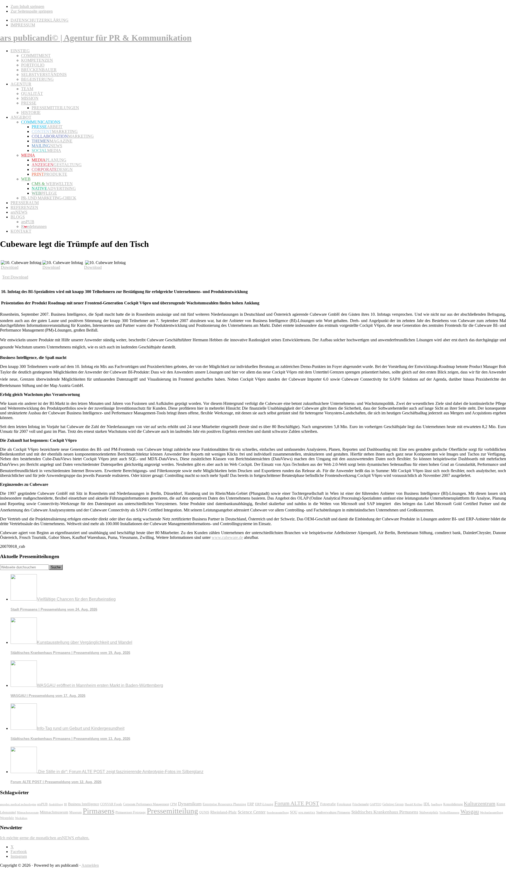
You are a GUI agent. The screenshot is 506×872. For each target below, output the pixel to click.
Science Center (252, 811)
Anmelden (90, 865)
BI (65, 804)
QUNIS (204, 812)
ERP (250, 804)
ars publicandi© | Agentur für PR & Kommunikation (96, 37)
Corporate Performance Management (146, 804)
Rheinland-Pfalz (223, 812)
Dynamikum (190, 803)
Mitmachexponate (28, 812)
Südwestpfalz (428, 812)
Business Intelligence (83, 804)
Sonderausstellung (278, 812)
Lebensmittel (8, 812)
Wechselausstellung (491, 812)
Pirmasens (98, 811)
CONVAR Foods (111, 804)
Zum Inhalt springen (27, 6)
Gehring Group (393, 804)
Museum (75, 812)
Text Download (15, 277)
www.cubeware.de (227, 537)
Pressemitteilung (172, 811)
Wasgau (469, 811)
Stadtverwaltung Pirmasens (333, 812)
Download (9, 267)
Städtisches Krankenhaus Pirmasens (384, 811)
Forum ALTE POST (296, 803)
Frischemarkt (360, 804)
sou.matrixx (306, 812)
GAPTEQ (375, 804)
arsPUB (42, 804)
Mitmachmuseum (54, 812)
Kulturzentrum (479, 803)
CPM (173, 804)
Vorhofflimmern (449, 812)
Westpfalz (7, 818)
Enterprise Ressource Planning (224, 804)
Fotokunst (344, 804)
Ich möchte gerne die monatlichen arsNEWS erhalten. (44, 838)
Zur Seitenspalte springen (32, 11)
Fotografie (328, 804)
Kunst (501, 804)
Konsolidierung (453, 804)
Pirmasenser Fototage (130, 812)
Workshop (21, 818)
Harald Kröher (413, 804)
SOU (293, 812)
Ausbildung (56, 804)
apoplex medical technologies (18, 804)
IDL (427, 804)
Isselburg (436, 804)
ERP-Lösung (264, 804)
